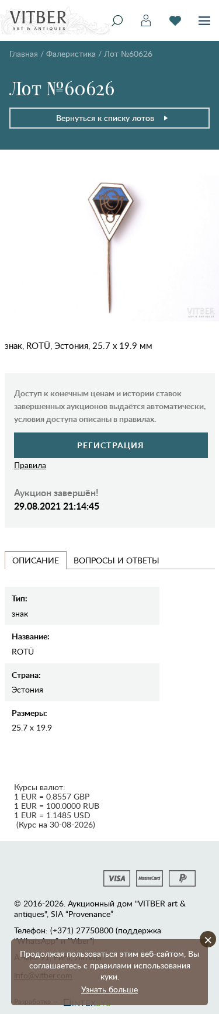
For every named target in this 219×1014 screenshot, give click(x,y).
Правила (30, 464)
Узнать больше (109, 989)
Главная (23, 53)
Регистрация (110, 445)
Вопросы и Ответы (116, 560)
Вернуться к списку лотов (105, 117)
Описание (35, 560)
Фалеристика (71, 53)
